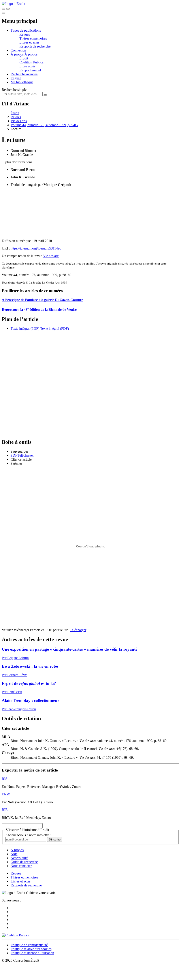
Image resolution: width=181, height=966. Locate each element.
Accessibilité (19, 858)
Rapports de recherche (35, 46)
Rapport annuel (30, 70)
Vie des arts (19, 121)
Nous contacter (21, 866)
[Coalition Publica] (15, 935)
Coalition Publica (31, 62)
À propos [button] (18, 54)
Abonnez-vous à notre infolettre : (28, 835)
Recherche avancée (24, 74)
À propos (31, 54)
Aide (14, 854)
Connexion (18, 50)
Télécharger (78, 630)
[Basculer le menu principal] (3, 12)
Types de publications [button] (26, 30)
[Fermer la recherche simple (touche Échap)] (8, 9)
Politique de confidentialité (29, 945)
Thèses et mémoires (33, 38)
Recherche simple (14, 89)
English (16, 78)
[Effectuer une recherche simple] (3, 9)
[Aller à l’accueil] (13, 4)
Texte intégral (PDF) (25, 328)
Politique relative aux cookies (31, 949)
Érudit (23, 58)
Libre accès (27, 66)
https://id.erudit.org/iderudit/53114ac (36, 248)
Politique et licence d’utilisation (32, 953)
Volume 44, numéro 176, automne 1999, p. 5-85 (44, 125)
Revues (24, 34)
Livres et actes (29, 42)
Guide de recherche (24, 862)
